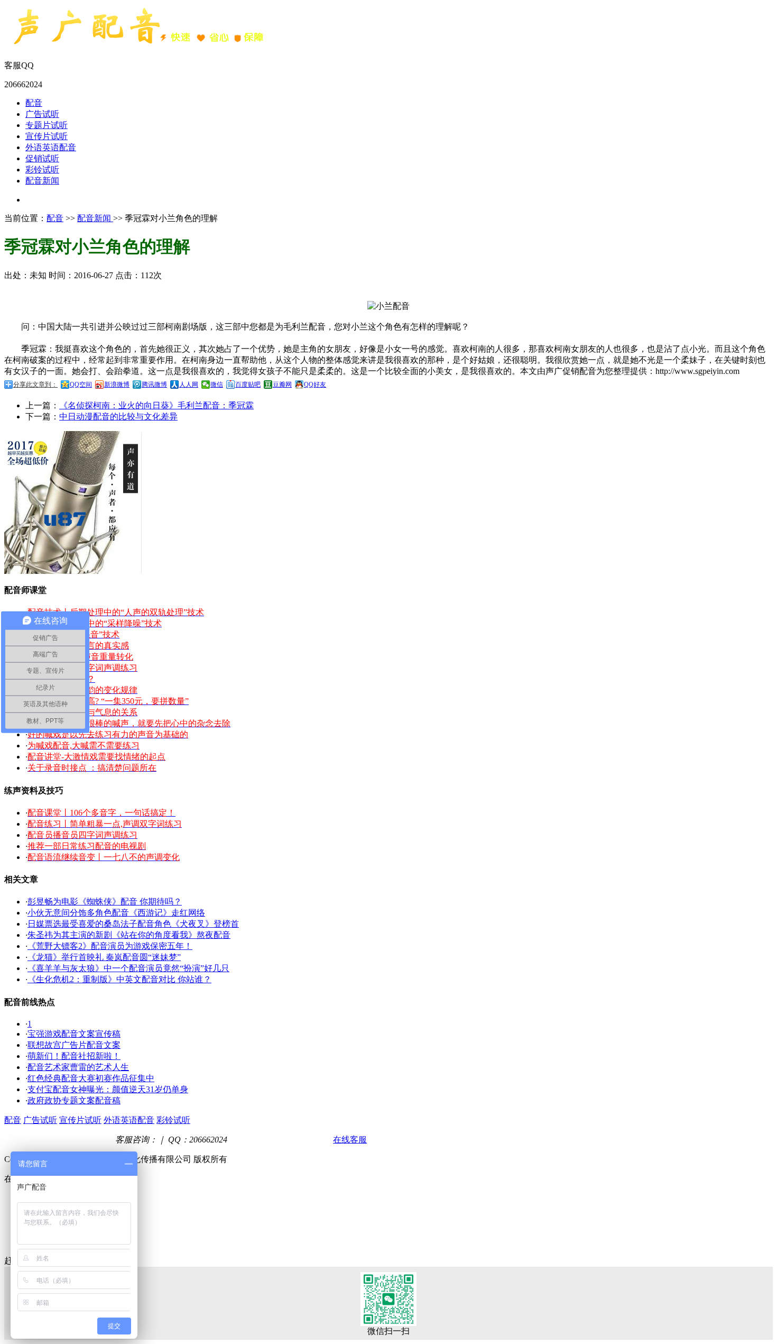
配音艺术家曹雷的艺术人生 (78, 1067)
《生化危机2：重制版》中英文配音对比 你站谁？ (119, 979)
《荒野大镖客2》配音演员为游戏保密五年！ (109, 945)
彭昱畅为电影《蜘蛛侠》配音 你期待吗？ (104, 901)
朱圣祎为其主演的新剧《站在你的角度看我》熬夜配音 (128, 934)
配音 (33, 102)
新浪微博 (117, 384)
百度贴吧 (248, 384)
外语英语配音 (50, 147)
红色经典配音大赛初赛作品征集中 (90, 1078)
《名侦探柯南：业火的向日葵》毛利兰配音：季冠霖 (156, 405)
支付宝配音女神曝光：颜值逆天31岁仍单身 (107, 1089)
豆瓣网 (282, 384)
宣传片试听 (46, 136)
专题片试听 (46, 125)
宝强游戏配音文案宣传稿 (74, 1033)
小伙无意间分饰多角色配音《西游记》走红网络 (116, 912)
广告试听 (42, 113)
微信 (216, 384)
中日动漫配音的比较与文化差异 (118, 416)
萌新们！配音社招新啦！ (74, 1056)
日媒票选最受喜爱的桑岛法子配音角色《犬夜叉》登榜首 (133, 923)
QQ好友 (315, 384)
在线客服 (350, 1139)
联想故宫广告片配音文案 (74, 1044)
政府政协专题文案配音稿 (74, 1100)
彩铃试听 (42, 169)
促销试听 (42, 158)
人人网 (188, 384)
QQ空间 (81, 384)
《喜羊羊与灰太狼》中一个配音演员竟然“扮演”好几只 (128, 968)
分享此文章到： (35, 384)
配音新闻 (42, 180)
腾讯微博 (154, 384)
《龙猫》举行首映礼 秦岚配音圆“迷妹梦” (104, 957)
